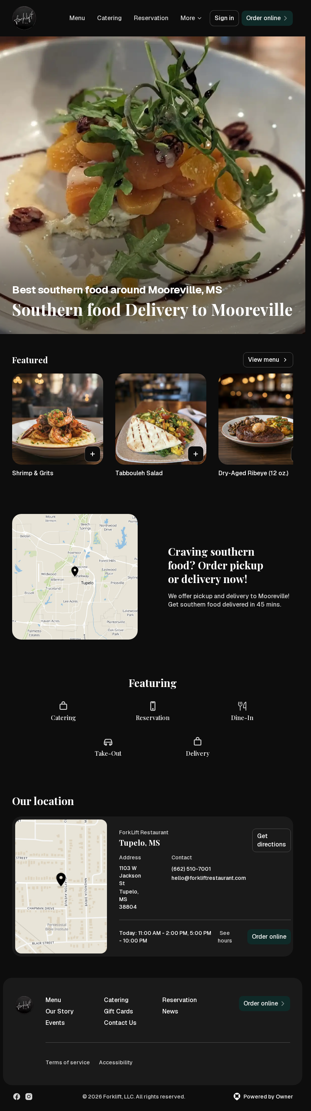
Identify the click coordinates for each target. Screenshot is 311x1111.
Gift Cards (118, 1011)
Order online (269, 937)
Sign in (224, 18)
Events (55, 1023)
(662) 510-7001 (191, 869)
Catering (109, 18)
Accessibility (116, 1062)
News (170, 1011)
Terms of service (68, 1062)
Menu (77, 18)
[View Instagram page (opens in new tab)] (28, 1096)
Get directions (271, 840)
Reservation (151, 18)
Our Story (60, 1011)
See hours (225, 937)
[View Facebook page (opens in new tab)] (16, 1096)
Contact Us (120, 1023)
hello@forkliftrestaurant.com (208, 878)
